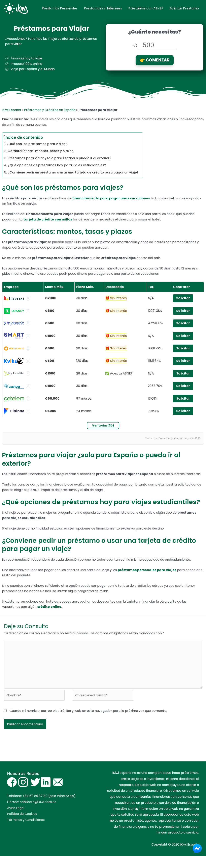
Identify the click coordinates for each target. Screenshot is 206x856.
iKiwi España (11, 110)
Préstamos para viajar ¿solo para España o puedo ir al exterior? (59, 158)
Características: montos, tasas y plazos (40, 151)
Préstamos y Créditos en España (49, 110)
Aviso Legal (15, 808)
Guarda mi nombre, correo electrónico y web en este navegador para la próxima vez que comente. (88, 711)
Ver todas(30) (103, 425)
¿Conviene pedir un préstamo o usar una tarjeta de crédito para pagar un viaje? (73, 172)
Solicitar (183, 298)
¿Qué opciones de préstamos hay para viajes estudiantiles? (57, 165)
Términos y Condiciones (26, 819)
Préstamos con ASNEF (145, 8)
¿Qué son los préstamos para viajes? (37, 144)
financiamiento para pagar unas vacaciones (111, 198)
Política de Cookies (22, 813)
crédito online (49, 606)
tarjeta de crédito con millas (47, 219)
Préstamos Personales (59, 8)
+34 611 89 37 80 (35, 796)
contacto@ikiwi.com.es (38, 802)
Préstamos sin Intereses (103, 8)
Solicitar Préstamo (184, 8)
